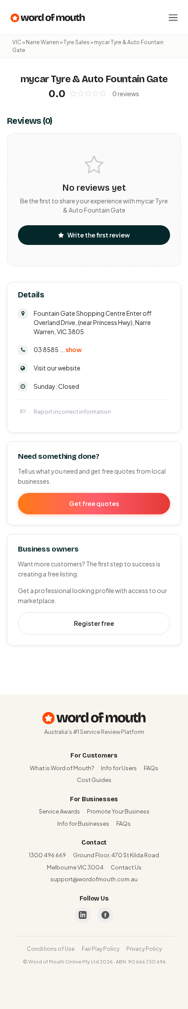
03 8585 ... (58, 349)
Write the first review (98, 235)
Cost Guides (94, 779)
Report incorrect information (72, 411)
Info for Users (119, 768)
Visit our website (57, 368)
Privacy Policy (144, 949)
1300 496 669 (47, 855)
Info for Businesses (83, 823)
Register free (94, 623)
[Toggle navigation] (173, 17)
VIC (16, 42)
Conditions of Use (51, 949)
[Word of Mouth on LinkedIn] (83, 915)
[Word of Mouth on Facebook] (105, 915)
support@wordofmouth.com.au (94, 879)
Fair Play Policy (100, 949)
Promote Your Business (118, 811)
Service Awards (59, 811)
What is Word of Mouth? (62, 768)
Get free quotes (94, 503)
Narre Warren (42, 42)
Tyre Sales (76, 42)
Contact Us (126, 867)
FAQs (151, 768)
